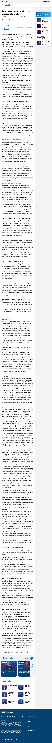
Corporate (3, 739)
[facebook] (7, 716)
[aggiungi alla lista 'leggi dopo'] (6, 25)
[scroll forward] (32, 668)
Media (29, 712)
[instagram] (10, 716)
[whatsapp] (12, 716)
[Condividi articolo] (3, 25)
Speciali (29, 726)
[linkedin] (17, 716)
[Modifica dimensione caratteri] (9, 25)
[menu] (2, 5)
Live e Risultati (31, 716)
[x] (15, 716)
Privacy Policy (10, 739)
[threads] (19, 716)
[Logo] (10, 5)
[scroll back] (32, 665)
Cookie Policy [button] (17, 739)
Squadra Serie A (31, 730)
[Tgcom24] (4, 1)
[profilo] (49, 5)
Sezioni (29, 721)
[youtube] (22, 716)
